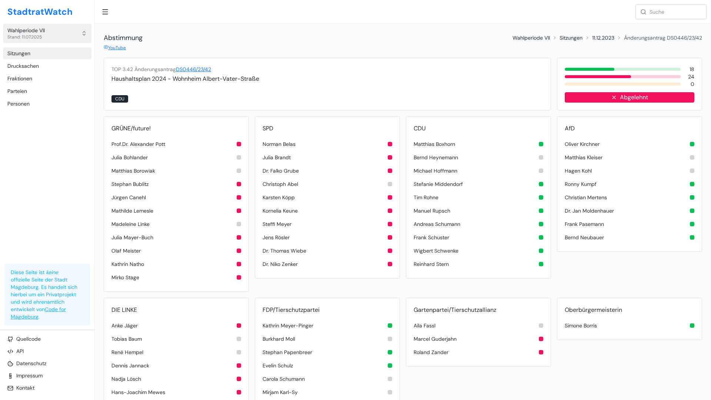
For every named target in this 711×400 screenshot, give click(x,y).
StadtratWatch (40, 11)
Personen (18, 103)
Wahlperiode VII (531, 37)
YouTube (117, 48)
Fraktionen (19, 78)
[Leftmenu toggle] (105, 12)
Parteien (17, 91)
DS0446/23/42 (193, 69)
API (20, 351)
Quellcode (28, 339)
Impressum (29, 375)
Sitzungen (18, 53)
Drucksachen (23, 66)
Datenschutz (31, 363)
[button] (47, 33)
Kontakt (25, 387)
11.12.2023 (603, 37)
